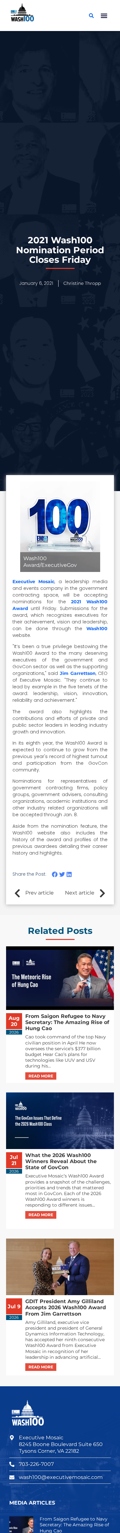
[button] (104, 15)
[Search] (91, 15)
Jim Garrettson (78, 673)
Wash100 (97, 628)
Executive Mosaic (33, 581)
